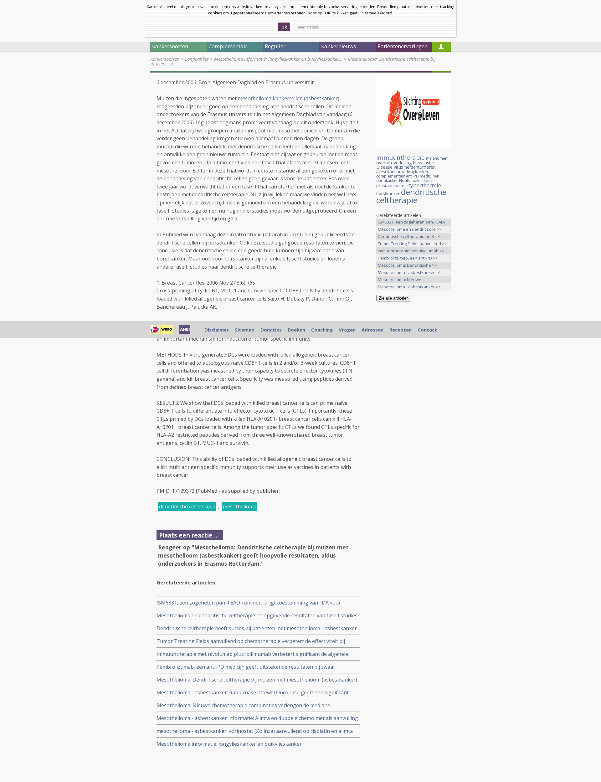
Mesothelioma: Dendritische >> (407, 265)
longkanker (418, 171)
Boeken (296, 330)
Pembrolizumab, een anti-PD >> (408, 258)
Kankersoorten (165, 59)
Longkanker (197, 59)
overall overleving (394, 163)
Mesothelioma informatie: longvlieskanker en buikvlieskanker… (278, 59)
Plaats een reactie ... (189, 535)
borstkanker (388, 193)
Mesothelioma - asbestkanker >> (409, 287)
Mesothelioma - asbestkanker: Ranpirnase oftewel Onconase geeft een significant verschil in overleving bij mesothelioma (253, 692)
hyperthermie (424, 185)
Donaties (271, 330)
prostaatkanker (391, 185)
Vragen (347, 330)
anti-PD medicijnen (422, 176)
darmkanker (387, 180)
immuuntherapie (400, 157)
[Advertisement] (413, 405)
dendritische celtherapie (187, 506)
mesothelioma (239, 506)
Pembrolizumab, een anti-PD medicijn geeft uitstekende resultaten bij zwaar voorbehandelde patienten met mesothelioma (246, 667)
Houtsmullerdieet (415, 180)
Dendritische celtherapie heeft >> (410, 236)
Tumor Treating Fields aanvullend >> (412, 243)
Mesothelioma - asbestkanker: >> (410, 272)
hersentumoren (420, 167)
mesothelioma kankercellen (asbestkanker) (288, 98)
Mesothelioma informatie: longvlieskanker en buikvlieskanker (229, 743)
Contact (427, 330)
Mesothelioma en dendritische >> (410, 229)
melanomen (436, 158)
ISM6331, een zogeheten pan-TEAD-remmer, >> (411, 222)
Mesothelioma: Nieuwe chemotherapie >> (399, 280)
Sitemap (244, 330)
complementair (390, 176)
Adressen (372, 330)
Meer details (308, 27)
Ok (284, 27)
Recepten (400, 330)
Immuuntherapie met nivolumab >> (411, 251)
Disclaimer (216, 330)
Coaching (322, 330)
